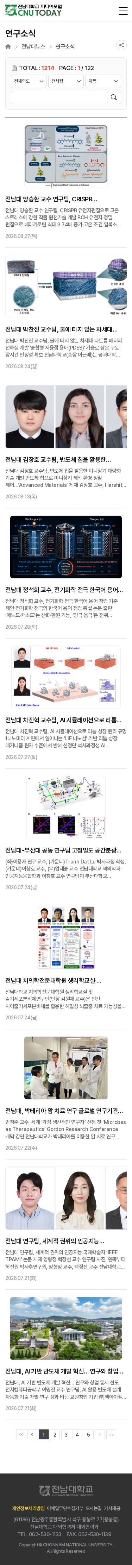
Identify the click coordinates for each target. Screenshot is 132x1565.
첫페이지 (21, 1434)
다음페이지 (100, 1434)
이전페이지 (32, 1434)
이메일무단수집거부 (65, 1508)
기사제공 (112, 1508)
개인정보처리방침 (28, 1508)
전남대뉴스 (33, 47)
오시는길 (94, 1508)
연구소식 (65, 47)
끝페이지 (111, 1434)
